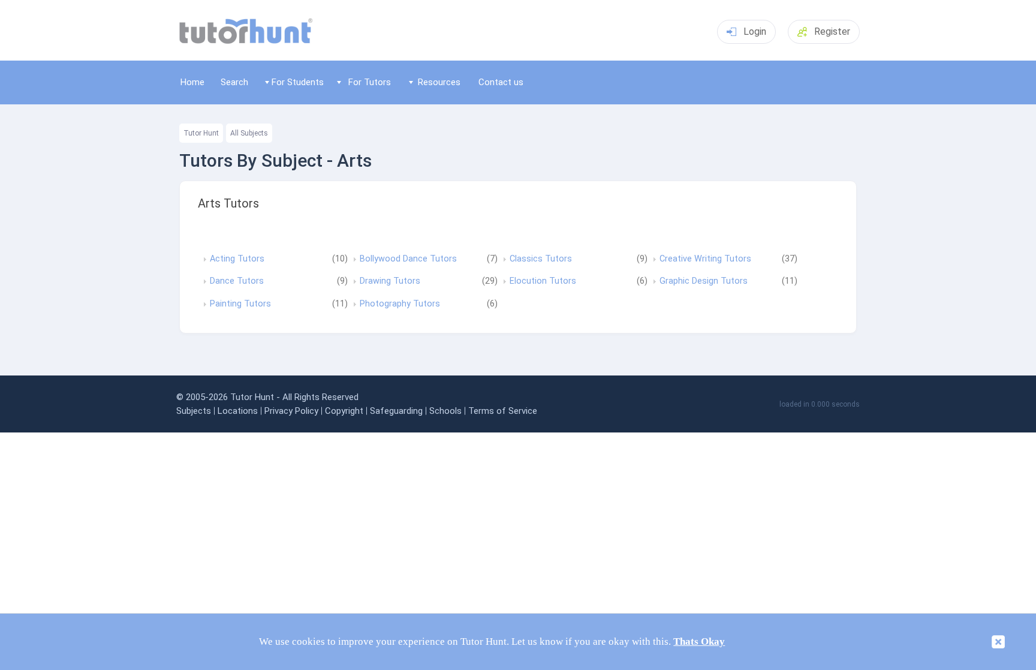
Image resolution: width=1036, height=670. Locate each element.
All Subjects (249, 133)
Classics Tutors (541, 259)
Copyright (344, 410)
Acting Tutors (237, 259)
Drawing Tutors (390, 281)
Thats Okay (699, 641)
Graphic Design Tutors (703, 281)
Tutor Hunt (201, 133)
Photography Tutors (400, 304)
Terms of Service (502, 410)
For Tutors (369, 82)
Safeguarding (396, 410)
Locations (238, 410)
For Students (298, 82)
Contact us (500, 82)
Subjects (193, 410)
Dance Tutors (237, 281)
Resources (439, 82)
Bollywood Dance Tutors (408, 259)
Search (234, 82)
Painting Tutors (240, 304)
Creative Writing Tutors (705, 259)
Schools (445, 410)
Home (192, 82)
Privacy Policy (291, 410)
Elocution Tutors (543, 281)
